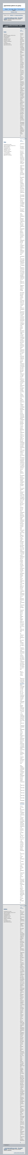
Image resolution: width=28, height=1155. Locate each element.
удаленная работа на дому (11, 17)
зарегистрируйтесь (19, 15)
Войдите (11, 15)
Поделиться (22, 28)
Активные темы (14, 11)
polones (5, 909)
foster (5, 31)
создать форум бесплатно (19, 1152)
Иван (5, 142)
